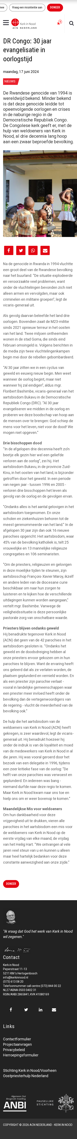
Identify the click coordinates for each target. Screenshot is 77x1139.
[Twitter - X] (26, 1009)
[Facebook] (10, 1009)
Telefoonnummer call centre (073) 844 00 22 (32, 986)
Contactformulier (17, 1039)
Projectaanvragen (17, 1044)
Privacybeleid (14, 1050)
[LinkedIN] (40, 1009)
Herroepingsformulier (20, 1055)
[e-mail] (54, 1009)
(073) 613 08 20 (13, 981)
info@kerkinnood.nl (15, 977)
